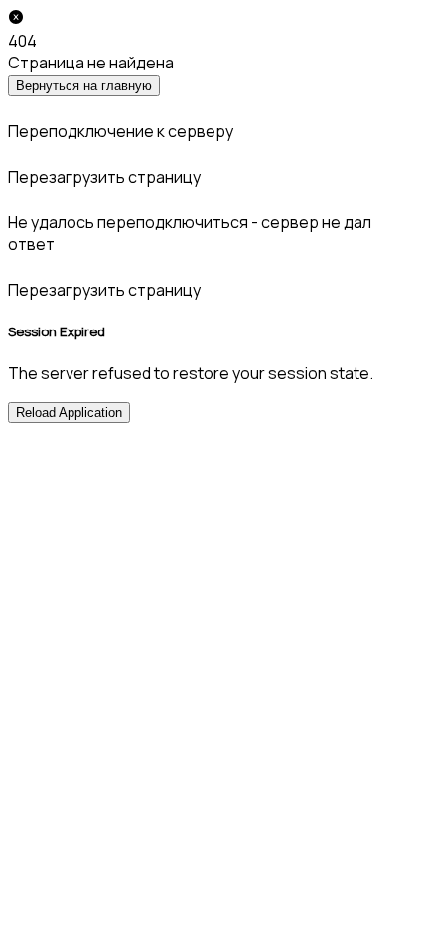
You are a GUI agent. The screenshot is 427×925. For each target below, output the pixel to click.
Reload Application (69, 412)
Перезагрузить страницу (104, 177)
